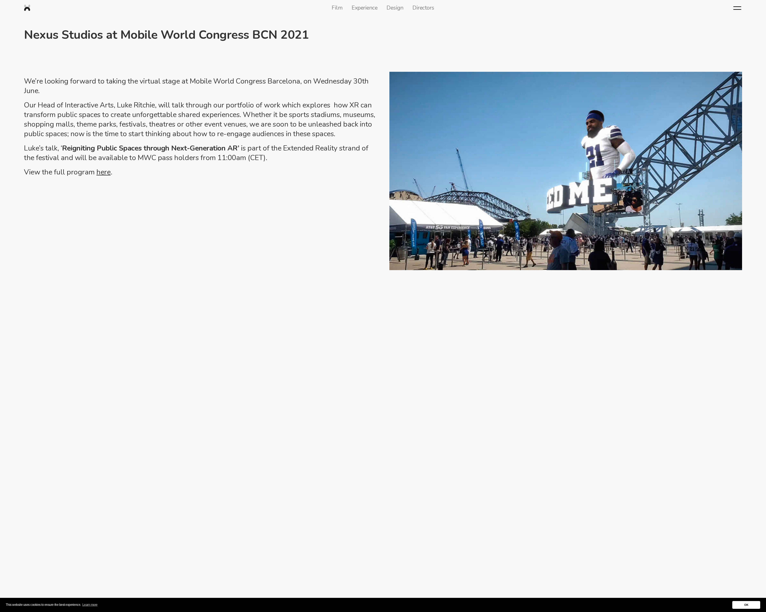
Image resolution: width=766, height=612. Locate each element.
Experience (364, 8)
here (103, 172)
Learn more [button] (90, 604)
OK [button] (746, 604)
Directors (423, 8)
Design (395, 8)
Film (337, 8)
